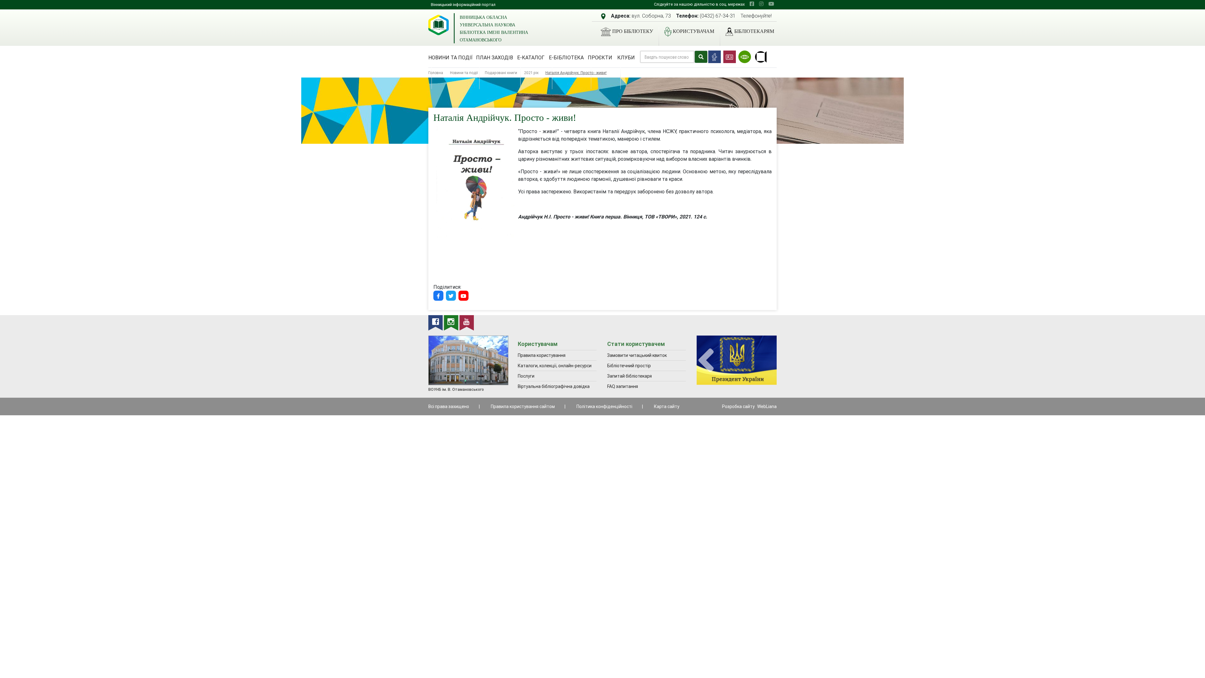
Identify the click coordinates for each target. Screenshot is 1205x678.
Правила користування (541, 355)
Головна (435, 72)
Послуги (526, 376)
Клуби (626, 57)
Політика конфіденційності (604, 406)
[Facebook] (438, 296)
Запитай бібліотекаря (629, 376)
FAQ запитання (622, 386)
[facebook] (752, 4)
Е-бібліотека (566, 57)
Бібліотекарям (754, 31)
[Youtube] (463, 296)
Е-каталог (530, 57)
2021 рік (531, 72)
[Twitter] (451, 296)
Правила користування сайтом (523, 406)
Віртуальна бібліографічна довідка (554, 386)
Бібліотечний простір (629, 366)
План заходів (494, 57)
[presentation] (706, 360)
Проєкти (600, 57)
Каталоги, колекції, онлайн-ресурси (555, 366)
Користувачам (693, 31)
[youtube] (771, 4)
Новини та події (450, 57)
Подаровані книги (501, 72)
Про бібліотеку (632, 31)
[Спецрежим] (744, 57)
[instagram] (761, 4)
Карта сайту (666, 406)
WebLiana (767, 406)
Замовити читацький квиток (637, 355)
